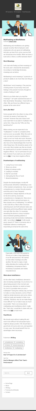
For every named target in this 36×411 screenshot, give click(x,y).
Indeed (18, 220)
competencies (9, 342)
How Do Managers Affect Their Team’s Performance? (15, 361)
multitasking (18, 348)
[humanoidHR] (18, 9)
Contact (7, 392)
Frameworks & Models (12, 390)
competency (19, 342)
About (7, 385)
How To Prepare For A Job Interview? (15, 355)
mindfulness (8, 348)
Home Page (8, 383)
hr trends (7, 345)
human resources (18, 345)
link (9, 156)
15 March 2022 (12, 41)
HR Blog (13, 337)
